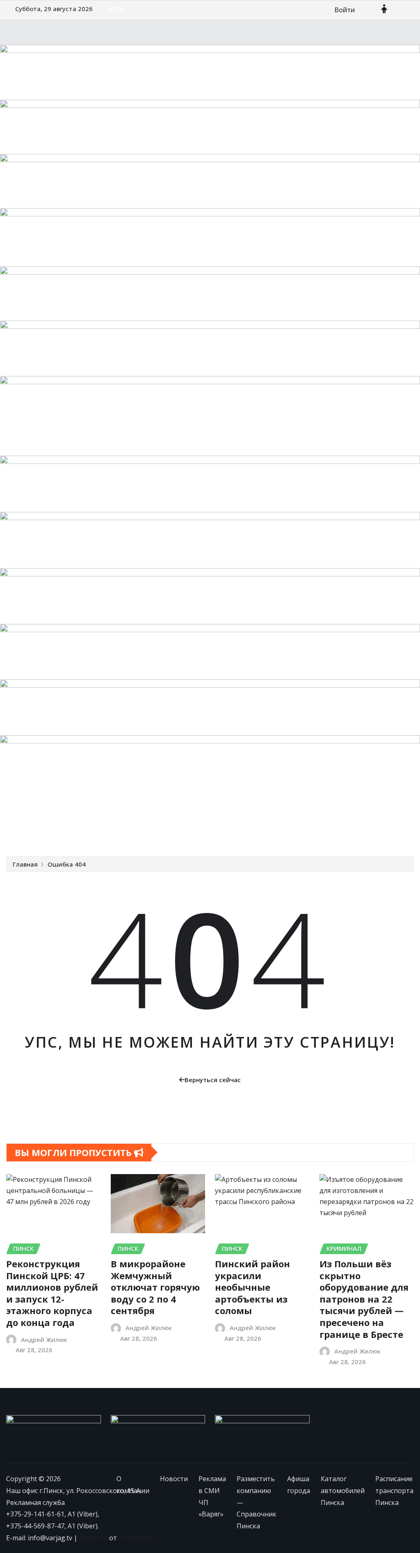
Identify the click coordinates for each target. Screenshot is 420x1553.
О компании (36, 813)
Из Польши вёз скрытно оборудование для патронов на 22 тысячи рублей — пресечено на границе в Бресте (364, 1298)
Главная (25, 864)
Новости (77, 813)
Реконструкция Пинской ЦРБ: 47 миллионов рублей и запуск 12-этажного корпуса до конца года (52, 1292)
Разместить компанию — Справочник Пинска (266, 813)
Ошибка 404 (67, 864)
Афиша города (371, 813)
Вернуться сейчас (213, 1080)
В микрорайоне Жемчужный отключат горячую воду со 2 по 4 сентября (155, 1287)
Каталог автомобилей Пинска (65, 831)
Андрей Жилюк (44, 1339)
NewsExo (93, 1537)
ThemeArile (136, 1537)
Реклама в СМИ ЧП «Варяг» (141, 813)
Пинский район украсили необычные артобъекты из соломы (252, 1287)
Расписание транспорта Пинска (171, 831)
